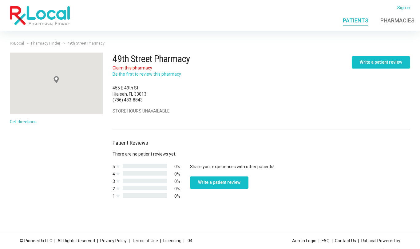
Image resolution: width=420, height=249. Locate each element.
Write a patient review (381, 62)
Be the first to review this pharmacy (147, 74)
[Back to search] (40, 15)
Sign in (403, 7)
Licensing (172, 240)
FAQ (326, 240)
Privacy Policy (113, 240)
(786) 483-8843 (128, 99)
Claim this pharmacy (132, 67)
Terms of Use (145, 240)
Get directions (23, 121)
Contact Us (345, 240)
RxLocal (17, 43)
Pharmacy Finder (45, 43)
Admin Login (304, 240)
